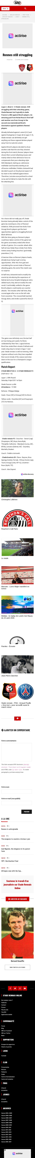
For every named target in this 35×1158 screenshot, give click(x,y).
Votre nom (5, 787)
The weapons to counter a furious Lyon (15, 839)
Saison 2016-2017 (6, 1141)
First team (26, 14)
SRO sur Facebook (6, 1030)
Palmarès (4, 1071)
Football (3, 1055)
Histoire (3, 1069)
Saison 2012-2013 (6, 1132)
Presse (3, 1007)
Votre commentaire (8, 741)
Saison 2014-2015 (6, 1137)
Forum (3, 1026)
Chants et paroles (6, 1046)
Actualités (4, 1090)
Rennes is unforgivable (9, 829)
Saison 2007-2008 (6, 1120)
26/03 (3, 868)
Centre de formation (7, 1079)
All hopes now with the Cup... (11, 871)
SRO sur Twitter (5, 1033)
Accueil (4, 14)
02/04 (3, 826)
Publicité (4, 1002)
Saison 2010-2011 (6, 1127)
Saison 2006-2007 (6, 1117)
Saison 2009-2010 (6, 1125)
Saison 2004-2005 (6, 1113)
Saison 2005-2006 (6, 1115)
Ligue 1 (17, 16)
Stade (3, 1074)
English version (15, 14)
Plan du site (4, 1009)
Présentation (5, 1067)
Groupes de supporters (8, 1044)
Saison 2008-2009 (6, 1122)
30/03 (3, 858)
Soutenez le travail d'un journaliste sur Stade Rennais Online (17, 884)
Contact (3, 1004)
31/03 (3, 836)
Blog (2, 1028)
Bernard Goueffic (17, 961)
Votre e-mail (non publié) (10, 798)
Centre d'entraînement (8, 1076)
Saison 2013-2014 (6, 1134)
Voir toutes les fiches (17, 967)
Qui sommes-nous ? (7, 1000)
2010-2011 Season (7, 16)
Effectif (3, 1088)
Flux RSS (3, 1012)
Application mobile (6, 1014)
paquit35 (9, 59)
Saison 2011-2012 (6, 1129)
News (2, 1035)
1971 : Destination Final (9, 861)
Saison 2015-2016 (6, 1139)
